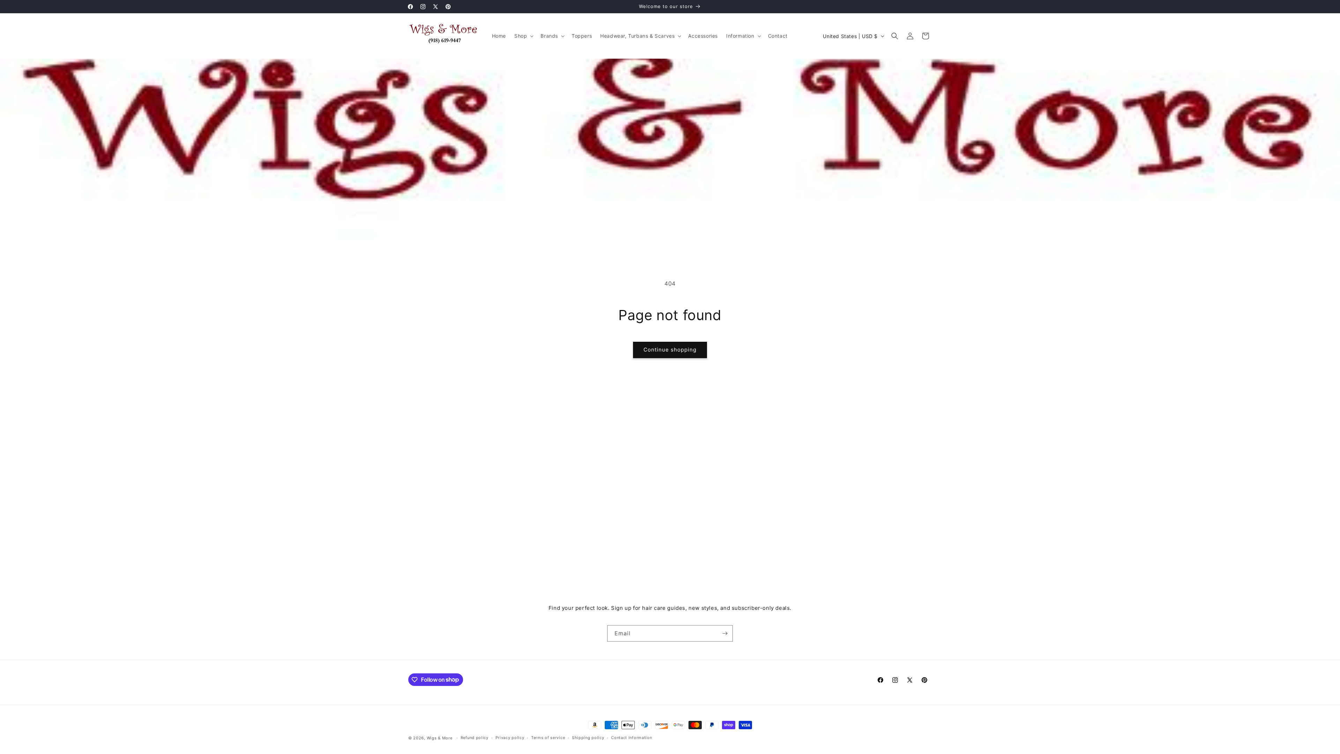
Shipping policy (588, 737)
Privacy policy (510, 737)
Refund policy (475, 737)
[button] (523, 36)
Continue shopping (670, 349)
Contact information (631, 737)
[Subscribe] (724, 633)
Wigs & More (440, 737)
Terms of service (548, 737)
